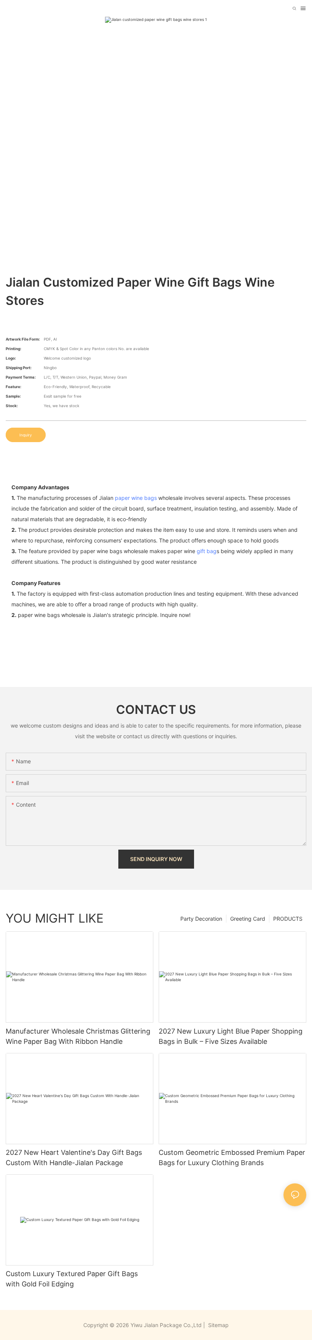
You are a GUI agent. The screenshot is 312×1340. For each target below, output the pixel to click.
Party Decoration (201, 918)
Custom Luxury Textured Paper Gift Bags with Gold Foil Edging (72, 1279)
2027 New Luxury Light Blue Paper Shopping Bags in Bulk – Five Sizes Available (230, 1036)
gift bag (206, 551)
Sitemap (218, 1325)
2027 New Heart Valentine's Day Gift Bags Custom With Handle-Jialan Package (74, 1157)
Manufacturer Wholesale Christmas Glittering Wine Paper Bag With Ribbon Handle (78, 1036)
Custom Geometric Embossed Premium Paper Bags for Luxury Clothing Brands (232, 1157)
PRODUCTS (287, 918)
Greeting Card (247, 918)
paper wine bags (136, 498)
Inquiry (25, 435)
